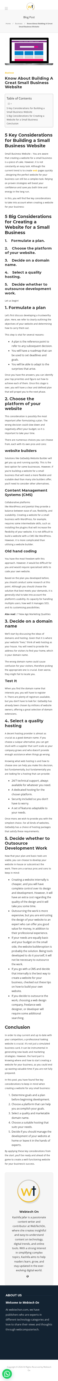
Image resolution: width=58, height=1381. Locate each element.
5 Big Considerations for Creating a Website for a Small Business (25, 117)
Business (18, 23)
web (35, 170)
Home (8, 23)
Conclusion (13, 123)
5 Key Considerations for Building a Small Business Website (26, 110)
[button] (7, 1374)
